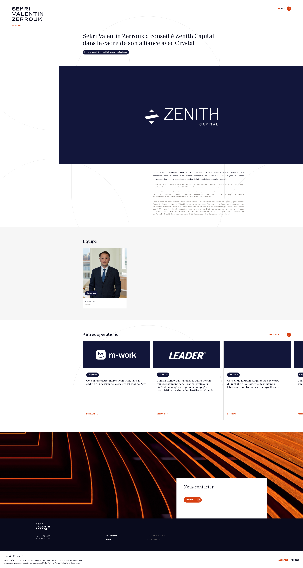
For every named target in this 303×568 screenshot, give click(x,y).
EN (283, 9)
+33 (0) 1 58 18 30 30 (156, 535)
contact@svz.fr (153, 540)
